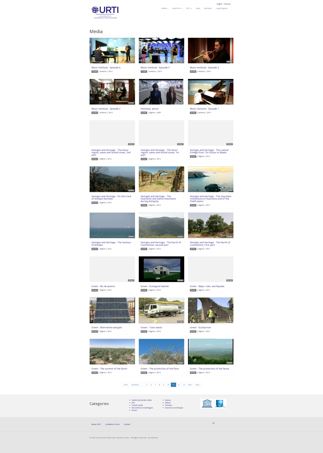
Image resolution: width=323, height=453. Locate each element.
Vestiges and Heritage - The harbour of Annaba (111, 243)
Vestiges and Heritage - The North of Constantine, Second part (161, 243)
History (168, 400)
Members (208, 8)
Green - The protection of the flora (160, 368)
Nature (168, 402)
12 (179, 385)
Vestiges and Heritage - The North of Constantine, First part (210, 243)
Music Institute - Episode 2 (105, 108)
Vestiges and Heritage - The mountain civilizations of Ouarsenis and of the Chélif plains (210, 199)
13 (184, 385)
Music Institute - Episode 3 (204, 67)
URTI (188, 8)
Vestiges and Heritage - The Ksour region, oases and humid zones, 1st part (160, 152)
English (219, 4)
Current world (137, 405)
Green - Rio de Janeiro (103, 286)
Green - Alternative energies (106, 327)
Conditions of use (112, 424)
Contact (127, 424)
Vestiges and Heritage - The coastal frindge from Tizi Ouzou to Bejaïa (209, 151)
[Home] (110, 12)
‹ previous (135, 385)
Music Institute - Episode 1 (204, 108)
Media (164, 8)
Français (227, 4)
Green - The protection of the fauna (209, 368)
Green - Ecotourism (200, 327)
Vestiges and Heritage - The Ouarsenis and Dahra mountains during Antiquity (158, 199)
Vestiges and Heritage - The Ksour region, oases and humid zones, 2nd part (110, 152)
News (198, 8)
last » (198, 385)
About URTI (96, 424)
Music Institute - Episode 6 (105, 67)
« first (125, 385)
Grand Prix (176, 8)
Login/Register (222, 8)
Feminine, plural (149, 108)
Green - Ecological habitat (155, 286)
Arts (133, 402)
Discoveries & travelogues (142, 407)
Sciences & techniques (174, 407)
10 (168, 385)
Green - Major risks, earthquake (207, 286)
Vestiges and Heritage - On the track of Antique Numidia (111, 197)
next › (190, 385)
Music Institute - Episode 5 (155, 67)
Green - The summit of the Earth (109, 368)
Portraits (168, 405)
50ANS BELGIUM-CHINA (142, 400)
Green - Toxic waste (151, 327)
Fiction (134, 410)
